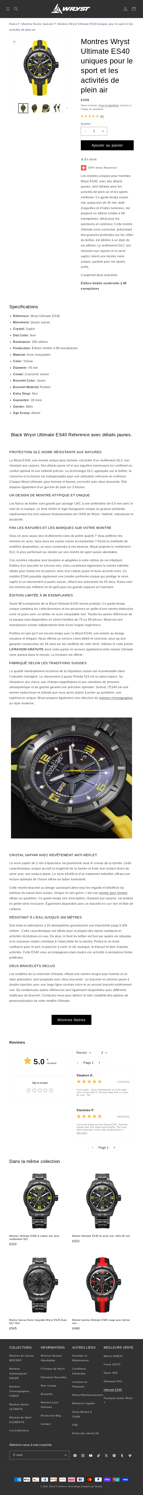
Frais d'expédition (109, 105)
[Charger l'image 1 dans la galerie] (23, 108)
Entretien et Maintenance (80, 1358)
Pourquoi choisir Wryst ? (118, 1400)
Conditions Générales (79, 1371)
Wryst (52, 1486)
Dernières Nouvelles (54, 1377)
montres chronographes (116, 698)
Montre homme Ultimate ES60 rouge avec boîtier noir (101, 1322)
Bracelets (47, 1393)
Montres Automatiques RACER (18, 1373)
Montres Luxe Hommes (49, 1404)
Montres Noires (71, 1020)
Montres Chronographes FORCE (19, 1391)
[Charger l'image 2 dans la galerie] (34, 108)
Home (13, 23)
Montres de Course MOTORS (21, 1358)
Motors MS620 (113, 1356)
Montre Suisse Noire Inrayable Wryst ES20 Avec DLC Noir (38, 1322)
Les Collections (19, 1430)
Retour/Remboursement (87, 1394)
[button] (8, 9)
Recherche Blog (51, 1415)
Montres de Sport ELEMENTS (20, 1420)
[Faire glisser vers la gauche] (13, 108)
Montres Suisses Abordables (51, 1358)
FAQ (75, 1424)
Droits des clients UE (85, 1433)
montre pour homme (113, 892)
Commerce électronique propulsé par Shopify (79, 1486)
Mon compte (49, 1385)
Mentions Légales (83, 1403)
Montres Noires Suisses (37, 23)
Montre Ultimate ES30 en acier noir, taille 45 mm (101, 1236)
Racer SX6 (110, 1372)
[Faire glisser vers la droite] (67, 108)
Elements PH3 (113, 1381)
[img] (90, 117)
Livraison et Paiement (79, 1384)
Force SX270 (112, 1364)
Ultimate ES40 (113, 1389)
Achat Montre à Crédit (82, 1414)
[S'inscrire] (65, 1455)
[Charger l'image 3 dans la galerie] (46, 108)
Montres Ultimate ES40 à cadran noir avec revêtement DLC (34, 1238)
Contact (46, 1423)
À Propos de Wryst (53, 1368)
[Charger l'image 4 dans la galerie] (57, 108)
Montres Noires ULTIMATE (19, 1407)
